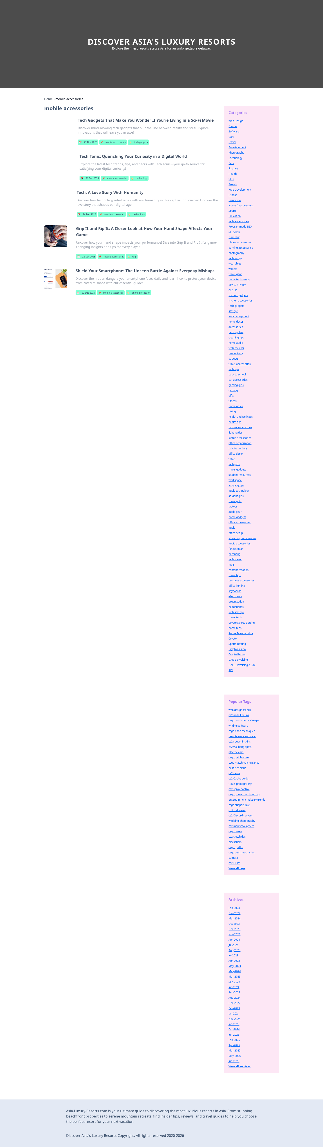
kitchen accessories (240, 300)
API (231, 670)
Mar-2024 (235, 918)
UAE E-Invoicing (238, 660)
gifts (231, 395)
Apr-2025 (234, 1045)
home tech (235, 628)
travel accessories (240, 364)
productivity (236, 353)
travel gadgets (237, 469)
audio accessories (239, 543)
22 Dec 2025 (86, 256)
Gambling (234, 237)
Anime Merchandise (241, 633)
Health (233, 174)
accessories (236, 327)
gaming (233, 390)
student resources (240, 475)
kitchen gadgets (238, 295)
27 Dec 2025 (88, 142)
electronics (235, 596)
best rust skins (237, 768)
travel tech (235, 617)
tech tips (234, 369)
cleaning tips (236, 337)
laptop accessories (240, 438)
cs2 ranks (234, 773)
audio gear (235, 512)
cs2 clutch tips (237, 836)
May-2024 (235, 971)
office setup (236, 533)
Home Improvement (241, 205)
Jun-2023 (234, 1035)
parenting (234, 554)
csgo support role (239, 805)
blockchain (235, 842)
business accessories (241, 580)
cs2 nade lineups (239, 715)
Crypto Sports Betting (242, 623)
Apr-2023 (234, 961)
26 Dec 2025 (90, 178)
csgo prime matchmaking (244, 794)
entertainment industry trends (247, 799)
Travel (232, 142)
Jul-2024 (233, 945)
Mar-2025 (235, 1050)
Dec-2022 (234, 1003)
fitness (233, 401)
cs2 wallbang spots (240, 747)
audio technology (239, 491)
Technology (235, 158)
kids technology (238, 448)
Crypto (233, 638)
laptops (233, 506)
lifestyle (233, 311)
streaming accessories (242, 538)
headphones (236, 607)
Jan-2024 (234, 1013)
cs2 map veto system (241, 826)
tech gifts (234, 464)
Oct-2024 (234, 1029)
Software (234, 131)
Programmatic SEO (240, 226)
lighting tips (236, 432)
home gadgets (237, 517)
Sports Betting (237, 644)
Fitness (233, 195)
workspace (235, 480)
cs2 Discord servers (241, 815)
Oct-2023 (234, 924)
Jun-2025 (234, 1061)
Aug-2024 (234, 998)
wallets (233, 269)
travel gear (235, 274)
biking (232, 411)
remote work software (242, 736)
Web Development (240, 189)
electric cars (236, 752)
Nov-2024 (234, 1019)
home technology (239, 279)
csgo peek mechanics (242, 852)
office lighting (237, 586)
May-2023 (235, 966)
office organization (240, 443)
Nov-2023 (234, 934)
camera (233, 858)
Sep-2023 (234, 992)
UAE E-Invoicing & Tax (242, 665)
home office (236, 406)
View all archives (239, 1066)
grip (131, 256)
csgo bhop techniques (242, 731)
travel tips (235, 575)
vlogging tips (236, 485)
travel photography (240, 784)
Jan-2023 (234, 1024)
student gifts (236, 496)
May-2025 (235, 1056)
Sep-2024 (234, 982)
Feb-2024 (234, 908)
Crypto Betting (237, 654)
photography (236, 253)
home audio (236, 343)
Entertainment (237, 147)
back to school (237, 374)
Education (235, 216)
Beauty (233, 184)
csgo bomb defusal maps (244, 720)
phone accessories (240, 242)
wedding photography (242, 821)
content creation (239, 570)
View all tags (237, 868)
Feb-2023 (234, 1008)
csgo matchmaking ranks (244, 763)
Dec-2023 (234, 929)
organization (236, 601)
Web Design (236, 121)
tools (231, 564)
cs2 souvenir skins (240, 741)
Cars (231, 137)
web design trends (240, 710)
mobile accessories (113, 142)
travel (232, 459)
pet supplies (236, 332)
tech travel (235, 559)
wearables (235, 263)
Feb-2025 (234, 1040)
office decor (236, 454)
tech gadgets (138, 142)
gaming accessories (241, 248)
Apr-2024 (234, 939)
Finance (233, 168)
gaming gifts (236, 385)
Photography (236, 152)
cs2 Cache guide (239, 778)
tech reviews (236, 348)
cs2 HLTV (234, 863)
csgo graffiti (236, 847)
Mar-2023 (235, 976)
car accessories (238, 380)
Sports (232, 211)
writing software (238, 726)
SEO (231, 179)
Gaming (233, 126)
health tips (235, 422)
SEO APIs (234, 232)
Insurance (235, 200)
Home (48, 99)
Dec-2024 (234, 913)
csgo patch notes (239, 757)
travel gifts (235, 501)
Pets (231, 163)
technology (139, 178)
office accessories (239, 522)
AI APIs (233, 290)
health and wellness (241, 417)
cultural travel (237, 810)
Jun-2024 (234, 987)
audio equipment (239, 316)
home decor (236, 322)
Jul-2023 (233, 955)
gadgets (233, 358)
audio (232, 527)
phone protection (138, 292)
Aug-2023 (234, 950)
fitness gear (236, 549)
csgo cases (235, 831)
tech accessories (239, 221)
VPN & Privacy (237, 285)
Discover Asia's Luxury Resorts (162, 41)
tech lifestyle (236, 612)
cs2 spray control (239, 789)
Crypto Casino (237, 649)
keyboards (235, 591)
